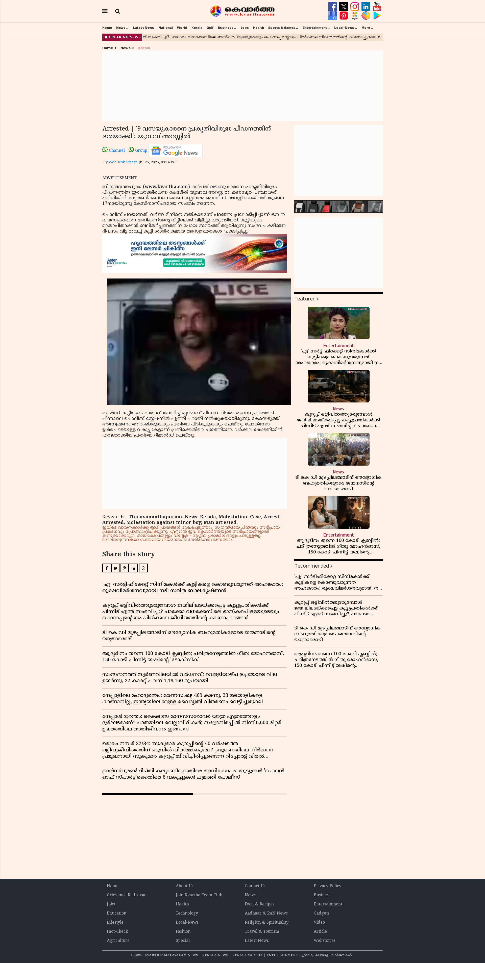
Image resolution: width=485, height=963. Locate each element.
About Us (184, 886)
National (165, 27)
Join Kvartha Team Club (199, 895)
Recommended (311, 566)
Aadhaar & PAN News (266, 913)
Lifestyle (115, 922)
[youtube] (377, 6)
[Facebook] (333, 6)
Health (258, 27)
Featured (305, 299)
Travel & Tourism (262, 931)
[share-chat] (366, 15)
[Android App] (377, 15)
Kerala (196, 27)
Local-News (344, 27)
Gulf (210, 27)
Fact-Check (117, 931)
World (182, 27)
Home (107, 27)
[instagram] (355, 6)
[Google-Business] (333, 15)
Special (183, 940)
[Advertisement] (242, 85)
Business (225, 27)
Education (116, 913)
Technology (187, 913)
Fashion (183, 931)
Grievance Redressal (127, 895)
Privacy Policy (327, 886)
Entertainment (315, 27)
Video (319, 922)
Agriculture (118, 940)
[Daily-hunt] (355, 15)
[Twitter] (344, 6)
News (121, 27)
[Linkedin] (366, 6)
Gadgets (321, 913)
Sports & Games (281, 27)
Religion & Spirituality (266, 922)
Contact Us (255, 886)
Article (320, 931)
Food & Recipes (259, 904)
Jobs (245, 27)
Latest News (143, 27)
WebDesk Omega (123, 162)
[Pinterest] (344, 15)
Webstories (324, 940)
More (365, 27)
